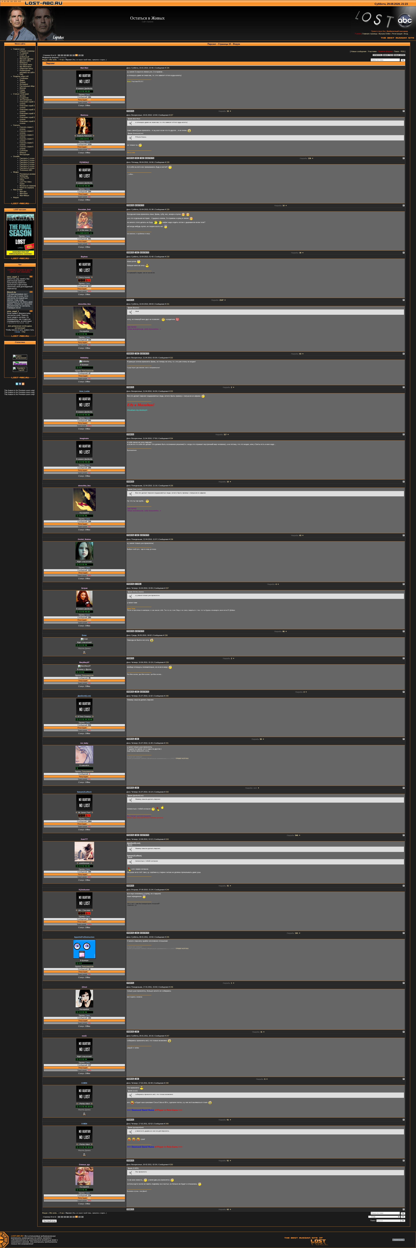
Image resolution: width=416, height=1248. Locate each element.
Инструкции (24, 154)
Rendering (62, 57)
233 (171, 391)
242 (167, 792)
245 (167, 937)
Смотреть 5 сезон (27, 166)
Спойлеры (24, 78)
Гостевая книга (26, 65)
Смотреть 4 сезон (27, 164)
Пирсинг (69, 60)
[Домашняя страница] (137, 158)
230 (167, 257)
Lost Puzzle (24, 178)
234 (171, 438)
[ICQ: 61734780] (137, 692)
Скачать (16, 125)
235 (171, 486)
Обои (22, 180)
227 (171, 115)
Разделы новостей (20, 76)
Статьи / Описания (21, 94)
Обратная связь (26, 68)
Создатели (24, 98)
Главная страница (369, 34)
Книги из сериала (27, 188)
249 (167, 1124)
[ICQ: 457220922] (137, 252)
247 (167, 1036)
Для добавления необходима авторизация (20, 327)
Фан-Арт (23, 192)
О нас (62, 60)
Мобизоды (24, 176)
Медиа (16, 172)
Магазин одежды (26, 59)
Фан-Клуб (23, 193)
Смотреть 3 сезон (27, 162)
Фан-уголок (17, 190)
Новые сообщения (358, 51)
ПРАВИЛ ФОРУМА (182, 758)
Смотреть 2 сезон (27, 160)
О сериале (24, 53)
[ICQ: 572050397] (137, 739)
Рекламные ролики (27, 174)
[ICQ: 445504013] (137, 788)
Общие (23, 92)
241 (167, 743)
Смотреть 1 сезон (27, 158)
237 (167, 588)
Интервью (24, 84)
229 (167, 209)
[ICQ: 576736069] (137, 353)
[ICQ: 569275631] (137, 835)
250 (171, 1164)
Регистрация (397, 34)
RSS (402, 51)
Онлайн (16, 156)
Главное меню (19, 49)
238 (166, 635)
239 (167, 662)
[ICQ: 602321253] (142, 158)
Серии (22, 90)
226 (167, 68)
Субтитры (24, 151)
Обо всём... (53, 60)
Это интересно (26, 100)
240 (167, 696)
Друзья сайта (25, 61)
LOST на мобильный (24, 56)
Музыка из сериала (28, 186)
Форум (16, 197)
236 (171, 539)
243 (167, 839)
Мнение (23, 88)
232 (171, 358)
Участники (372, 51)
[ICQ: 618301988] (137, 1032)
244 (167, 890)
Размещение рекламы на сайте (27, 71)
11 (79, 55)
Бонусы (23, 152)
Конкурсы (24, 63)
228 (167, 162)
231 (167, 304)
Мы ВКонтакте (25, 67)
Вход (406, 34)
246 (171, 987)
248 (167, 1083)
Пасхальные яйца (27, 86)
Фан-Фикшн (24, 195)
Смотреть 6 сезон (27, 168)
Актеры (23, 96)
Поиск (396, 51)
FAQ (21, 74)
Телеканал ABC (26, 170)
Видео (22, 80)
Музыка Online (384, 34)
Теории (23, 82)
